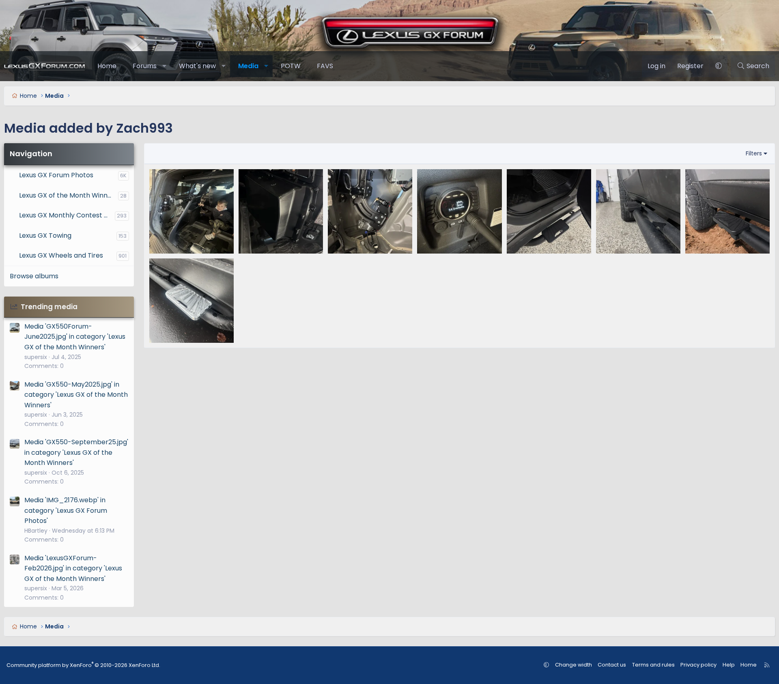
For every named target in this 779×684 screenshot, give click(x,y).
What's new (197, 66)
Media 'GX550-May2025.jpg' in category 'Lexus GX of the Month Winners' (76, 395)
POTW (291, 66)
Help (729, 665)
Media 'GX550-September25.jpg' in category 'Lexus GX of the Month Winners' (76, 452)
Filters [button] (754, 153)
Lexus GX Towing (45, 235)
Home (106, 66)
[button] (164, 66)
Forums (145, 66)
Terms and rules (653, 665)
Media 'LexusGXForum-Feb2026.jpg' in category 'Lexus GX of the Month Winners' (73, 568)
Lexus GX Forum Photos (56, 175)
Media (248, 66)
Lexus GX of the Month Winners (68, 195)
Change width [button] (573, 665)
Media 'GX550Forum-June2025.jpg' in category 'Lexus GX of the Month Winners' (74, 337)
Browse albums (34, 276)
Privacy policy (698, 665)
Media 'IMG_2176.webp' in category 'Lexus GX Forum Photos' (65, 510)
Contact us (612, 665)
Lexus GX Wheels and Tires (61, 255)
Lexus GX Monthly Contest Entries (67, 215)
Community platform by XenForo (83, 665)
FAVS (325, 66)
